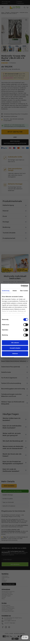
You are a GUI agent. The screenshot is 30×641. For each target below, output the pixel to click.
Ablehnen (15, 353)
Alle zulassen (15, 342)
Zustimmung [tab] (5, 290)
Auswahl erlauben (15, 348)
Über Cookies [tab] (24, 290)
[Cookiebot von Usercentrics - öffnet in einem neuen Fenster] (21, 286)
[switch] (25, 324)
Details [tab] (15, 290)
